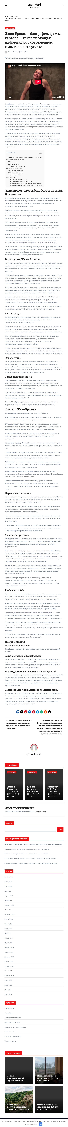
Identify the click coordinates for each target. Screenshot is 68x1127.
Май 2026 (8, 891)
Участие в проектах (16, 173)
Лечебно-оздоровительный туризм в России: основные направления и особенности (33, 844)
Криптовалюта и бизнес (13, 1022)
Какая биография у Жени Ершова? (23, 181)
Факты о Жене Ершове (14, 168)
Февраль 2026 (9, 905)
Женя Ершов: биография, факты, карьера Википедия (24, 157)
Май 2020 (8, 990)
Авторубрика (9, 1013)
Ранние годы (14, 162)
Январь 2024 (9, 952)
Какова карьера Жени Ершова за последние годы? (27, 185)
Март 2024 (8, 943)
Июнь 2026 (8, 886)
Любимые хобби (15, 175)
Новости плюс (9, 1032)
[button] (39, 153)
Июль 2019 (8, 994)
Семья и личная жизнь (17, 166)
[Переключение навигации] (6, 5)
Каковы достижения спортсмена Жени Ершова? (27, 183)
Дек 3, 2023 (10, 796)
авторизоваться (41, 811)
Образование (14, 164)
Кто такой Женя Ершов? (20, 179)
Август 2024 (9, 919)
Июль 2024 (8, 924)
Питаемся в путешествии (13, 1036)
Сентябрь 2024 (10, 915)
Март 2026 (8, 900)
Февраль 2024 (9, 947)
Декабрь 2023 (9, 957)
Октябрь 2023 (9, 966)
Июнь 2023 (8, 971)
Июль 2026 (8, 882)
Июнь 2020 (8, 985)
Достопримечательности (13, 1018)
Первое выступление (16, 171)
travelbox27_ (14, 52)
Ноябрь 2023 (9, 961)
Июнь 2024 (8, 929)
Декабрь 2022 (9, 976)
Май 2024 (8, 933)
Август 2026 (9, 877)
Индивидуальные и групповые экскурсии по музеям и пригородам (27, 849)
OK (41, 1124)
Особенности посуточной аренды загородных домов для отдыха (26, 854)
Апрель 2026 (9, 896)
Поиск (9, 823)
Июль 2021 (8, 980)
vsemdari (34, 4)
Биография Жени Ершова (15, 160)
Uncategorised (10, 28)
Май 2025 (8, 910)
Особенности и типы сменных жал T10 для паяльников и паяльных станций (31, 858)
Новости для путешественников (15, 1027)
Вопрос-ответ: (12, 177)
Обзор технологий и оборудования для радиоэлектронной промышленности (31, 863)
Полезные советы (10, 1041)
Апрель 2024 (9, 938)
